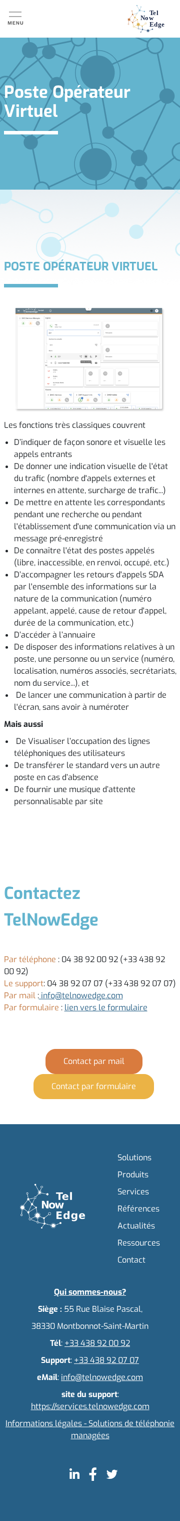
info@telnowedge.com (81, 995)
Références (139, 1208)
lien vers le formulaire (106, 1007)
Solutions (135, 1157)
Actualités (136, 1226)
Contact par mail (94, 1061)
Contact (132, 1260)
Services (133, 1191)
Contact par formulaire (94, 1086)
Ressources (139, 1243)
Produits (133, 1174)
